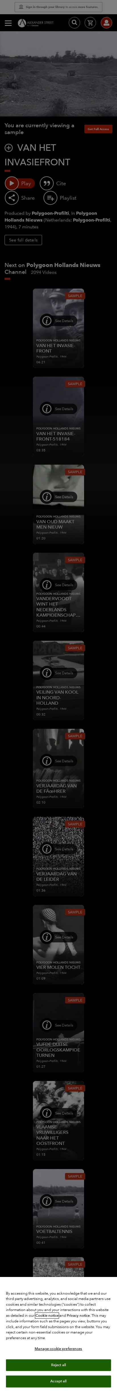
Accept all (58, 1381)
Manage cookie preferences (58, 1348)
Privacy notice (78, 1315)
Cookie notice (46, 1315)
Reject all (58, 1365)
